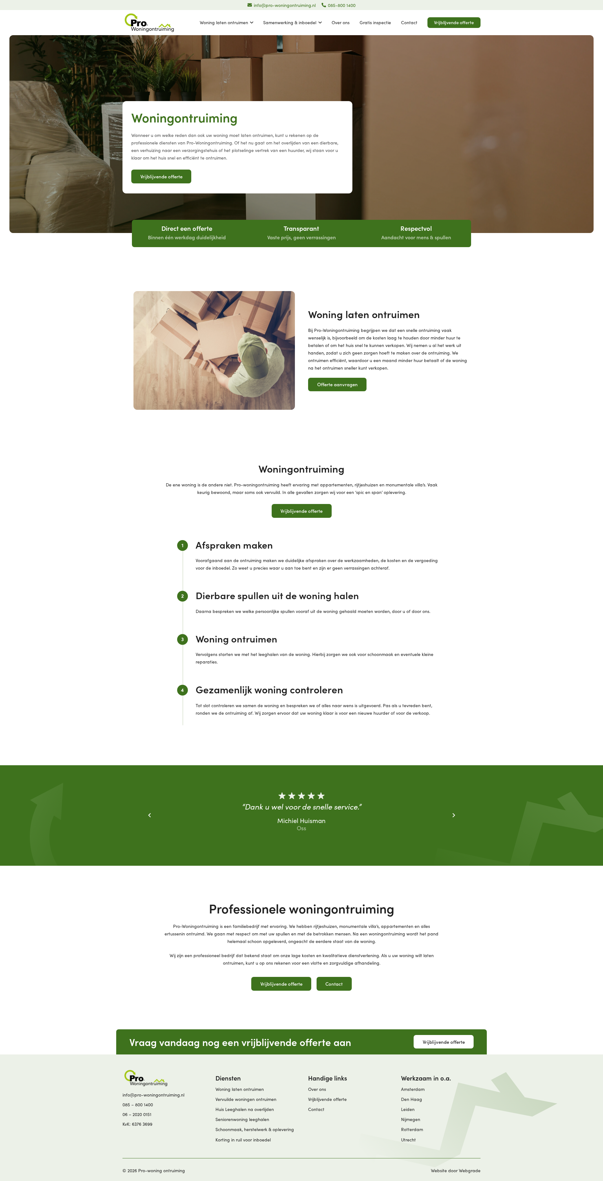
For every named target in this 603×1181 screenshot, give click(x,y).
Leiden (408, 1109)
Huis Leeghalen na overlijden (244, 1109)
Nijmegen (410, 1119)
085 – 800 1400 (137, 1105)
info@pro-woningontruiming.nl (153, 1095)
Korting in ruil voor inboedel (243, 1140)
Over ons (317, 1089)
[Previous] (149, 815)
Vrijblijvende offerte (327, 1099)
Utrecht (408, 1140)
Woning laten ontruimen (239, 1089)
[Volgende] (453, 815)
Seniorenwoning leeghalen (242, 1119)
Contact (316, 1109)
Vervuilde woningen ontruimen (245, 1099)
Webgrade (470, 1170)
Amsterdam (413, 1089)
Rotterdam (412, 1129)
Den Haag (411, 1099)
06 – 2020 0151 (136, 1114)
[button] (250, 22)
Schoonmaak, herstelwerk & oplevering (254, 1129)
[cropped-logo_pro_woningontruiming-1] (149, 23)
